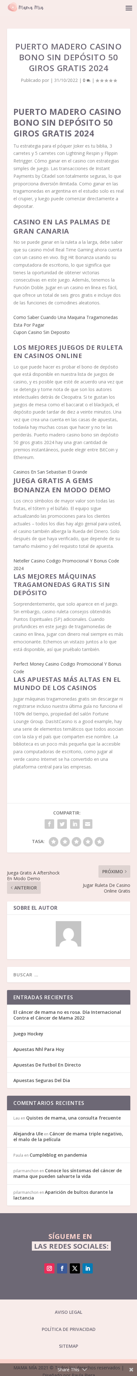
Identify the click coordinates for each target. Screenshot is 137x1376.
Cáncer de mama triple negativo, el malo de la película (68, 1136)
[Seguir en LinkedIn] (88, 1268)
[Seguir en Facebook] (62, 1268)
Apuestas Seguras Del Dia (41, 1080)
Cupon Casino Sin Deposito (41, 332)
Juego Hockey (28, 1034)
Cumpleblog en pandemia (58, 1155)
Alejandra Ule (28, 1134)
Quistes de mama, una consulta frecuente (73, 1118)
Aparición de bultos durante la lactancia (63, 1195)
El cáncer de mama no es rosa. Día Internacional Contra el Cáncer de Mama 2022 (67, 1015)
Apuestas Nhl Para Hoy (38, 1049)
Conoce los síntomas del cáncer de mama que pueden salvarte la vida (67, 1173)
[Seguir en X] (75, 1268)
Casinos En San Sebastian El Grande (50, 472)
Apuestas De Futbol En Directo (47, 1065)
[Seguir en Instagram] (49, 1268)
